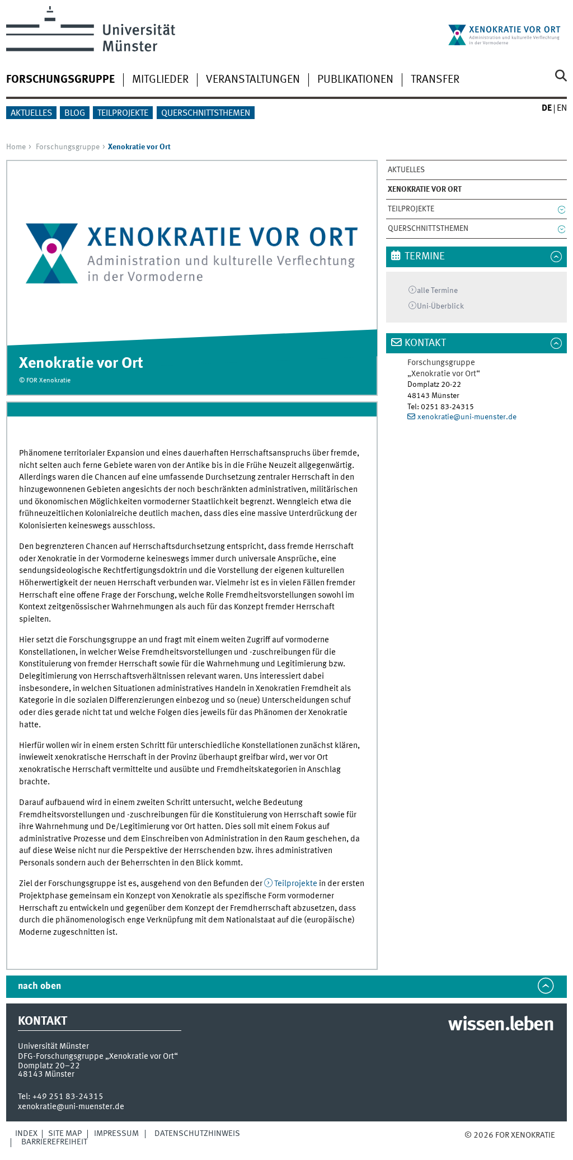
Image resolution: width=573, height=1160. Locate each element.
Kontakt (425, 343)
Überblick (440, 306)
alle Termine (437, 291)
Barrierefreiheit (54, 1142)
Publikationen (355, 80)
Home (16, 147)
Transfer (435, 80)
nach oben (39, 986)
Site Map (65, 1133)
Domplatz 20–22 (49, 1066)
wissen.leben (500, 1025)
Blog (74, 113)
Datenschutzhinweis (197, 1133)
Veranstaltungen (253, 80)
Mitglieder (160, 80)
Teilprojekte (122, 113)
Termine (425, 257)
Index (26, 1133)
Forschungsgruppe (68, 147)
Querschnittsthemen (205, 113)
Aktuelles (31, 113)
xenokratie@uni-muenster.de (466, 417)
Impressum (116, 1133)
